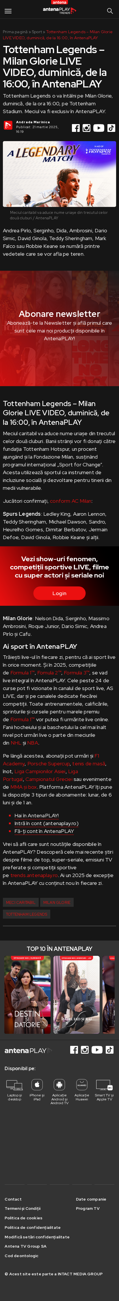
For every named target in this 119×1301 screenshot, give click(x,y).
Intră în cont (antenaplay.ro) (46, 823)
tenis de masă (88, 763)
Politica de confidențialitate (33, 1227)
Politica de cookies (23, 1217)
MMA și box (23, 787)
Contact (13, 1199)
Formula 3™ (76, 672)
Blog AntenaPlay (59, 11)
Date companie (91, 1199)
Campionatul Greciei (48, 779)
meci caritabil (21, 902)
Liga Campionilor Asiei (39, 771)
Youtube (99, 128)
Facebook (76, 128)
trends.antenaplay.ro (34, 875)
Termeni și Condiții (22, 1208)
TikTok (111, 128)
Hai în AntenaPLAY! (36, 815)
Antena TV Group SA (26, 1246)
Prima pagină (15, 31)
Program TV (88, 1208)
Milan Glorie (56, 902)
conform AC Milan (70, 501)
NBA (32, 742)
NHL (16, 742)
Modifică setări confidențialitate (37, 1237)
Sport (37, 31)
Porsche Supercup (48, 763)
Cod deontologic (21, 1255)
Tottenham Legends (26, 914)
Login (59, 593)
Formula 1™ (22, 672)
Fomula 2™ (49, 672)
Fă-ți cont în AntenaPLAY (44, 831)
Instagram (87, 128)
